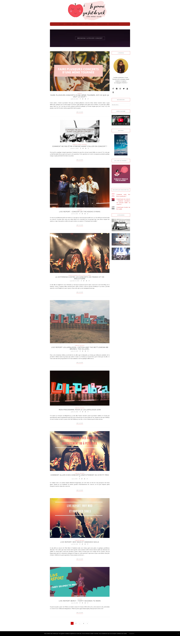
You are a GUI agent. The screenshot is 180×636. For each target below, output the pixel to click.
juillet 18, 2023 (74, 99)
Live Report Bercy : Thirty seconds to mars (80, 601)
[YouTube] (127, 88)
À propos (68, 24)
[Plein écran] (128, 124)
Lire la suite (79, 112)
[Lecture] (113, 124)
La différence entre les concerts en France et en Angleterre (79, 278)
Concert (79, 93)
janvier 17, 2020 (74, 148)
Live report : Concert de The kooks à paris (79, 211)
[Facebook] (113, 88)
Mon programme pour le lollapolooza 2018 (80, 410)
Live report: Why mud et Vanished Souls (79, 542)
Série (86, 24)
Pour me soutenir (114, 24)
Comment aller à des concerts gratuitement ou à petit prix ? (80, 476)
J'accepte (131, 633)
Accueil (62, 24)
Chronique (121, 239)
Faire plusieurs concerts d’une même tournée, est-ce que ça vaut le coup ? (79, 96)
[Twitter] (123, 88)
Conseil (80, 144)
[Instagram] (120, 88)
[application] (121, 120)
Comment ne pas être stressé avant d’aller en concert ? (79, 146)
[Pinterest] (116, 88)
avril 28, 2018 (74, 544)
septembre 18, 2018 (74, 280)
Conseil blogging (102, 24)
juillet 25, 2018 (74, 351)
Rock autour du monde (84, 275)
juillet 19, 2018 (74, 411)
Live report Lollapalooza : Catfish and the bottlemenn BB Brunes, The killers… (79, 348)
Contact (74, 24)
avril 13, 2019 (74, 213)
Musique (92, 24)
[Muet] (126, 124)
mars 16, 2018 (74, 603)
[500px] (113, 92)
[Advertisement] (121, 284)
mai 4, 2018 (74, 478)
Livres (81, 24)
